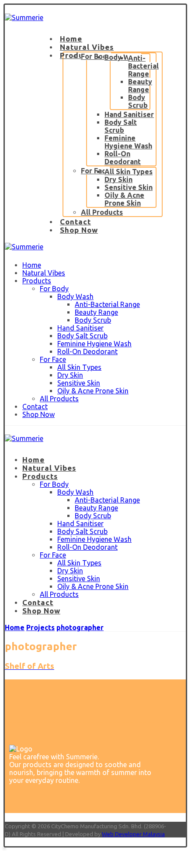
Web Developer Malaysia (133, 834)
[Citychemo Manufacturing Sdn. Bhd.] (24, 17)
